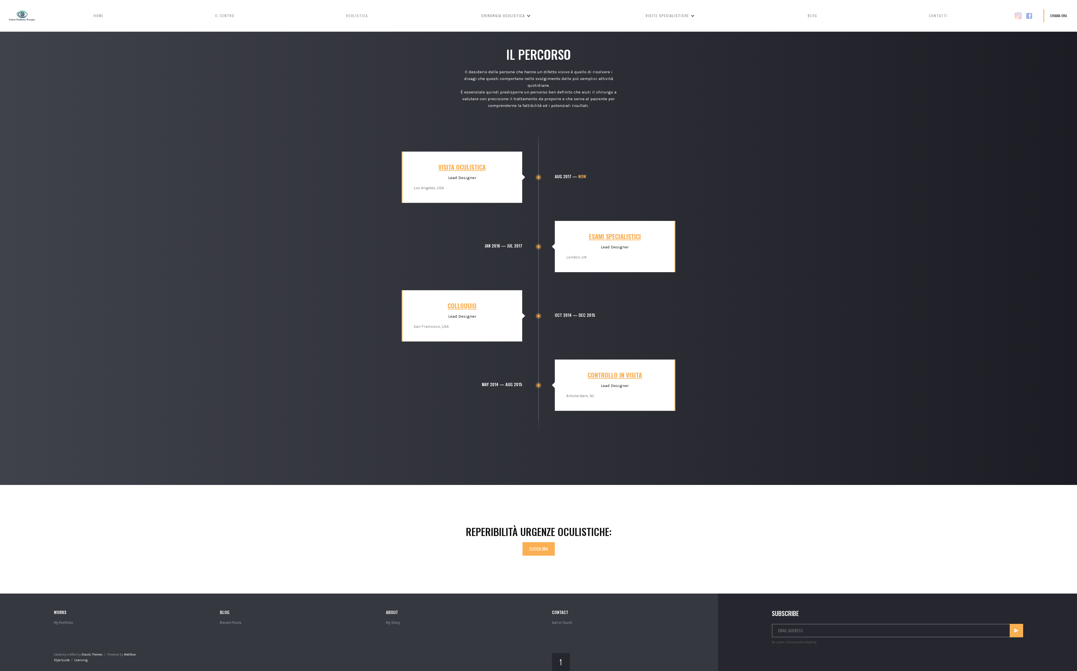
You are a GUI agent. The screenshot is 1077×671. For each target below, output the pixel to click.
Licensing (81, 660)
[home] (20, 16)
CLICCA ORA (538, 549)
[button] (506, 16)
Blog (812, 15)
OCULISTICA (357, 15)
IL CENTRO (224, 15)
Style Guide (62, 660)
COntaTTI (938, 15)
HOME (98, 15)
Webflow (130, 654)
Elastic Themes (92, 654)
